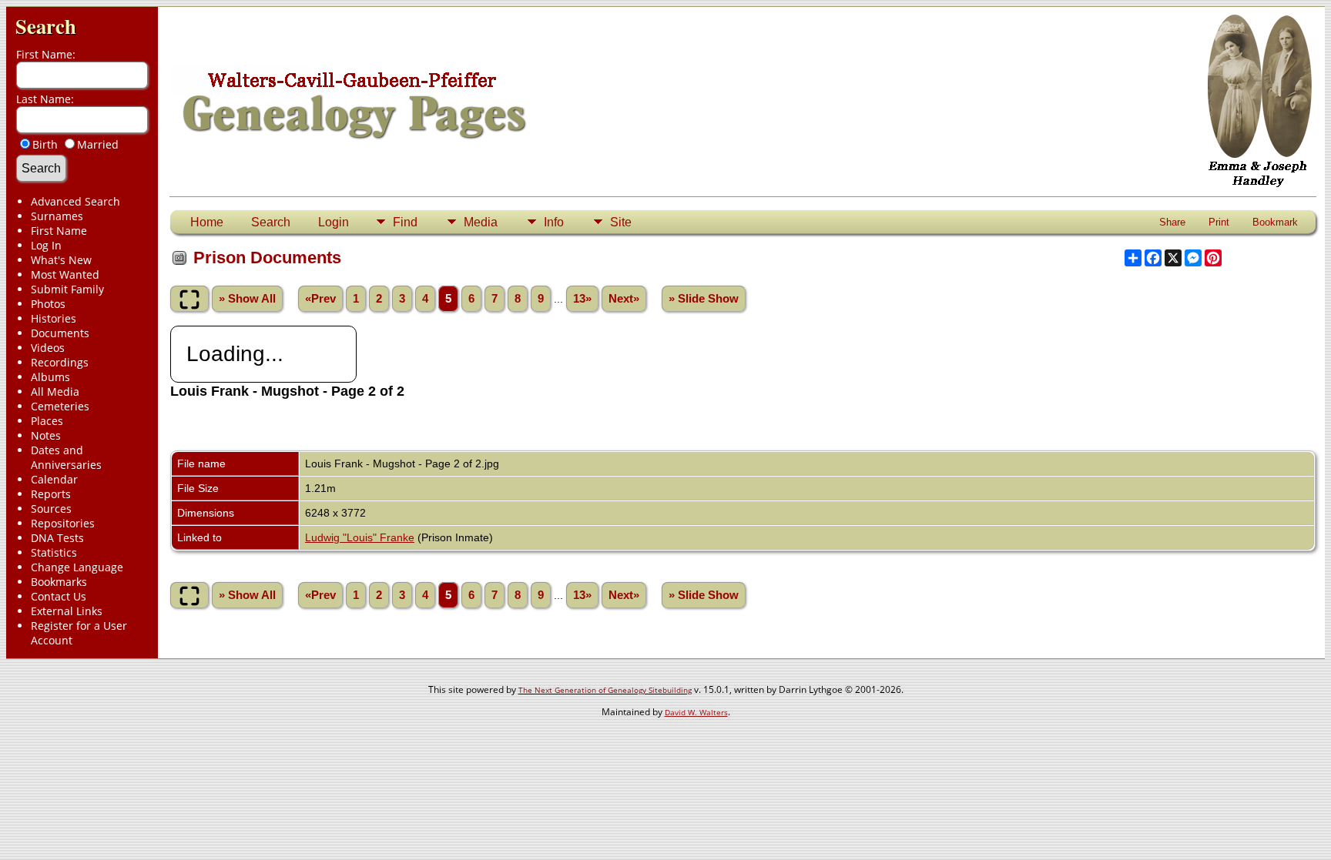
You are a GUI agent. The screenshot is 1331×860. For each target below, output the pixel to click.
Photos (48, 303)
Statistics (54, 552)
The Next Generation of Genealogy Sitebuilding (605, 689)
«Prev (320, 299)
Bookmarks (59, 581)
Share (1172, 222)
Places (47, 420)
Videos (48, 347)
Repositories (63, 523)
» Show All (247, 299)
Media (481, 222)
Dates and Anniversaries (66, 457)
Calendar (54, 479)
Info (554, 222)
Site (621, 222)
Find (405, 222)
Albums (50, 377)
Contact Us (58, 596)
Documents (60, 333)
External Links (66, 611)
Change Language (77, 567)
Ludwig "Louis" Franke (359, 537)
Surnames (57, 216)
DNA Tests (57, 537)
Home (206, 222)
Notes (46, 435)
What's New (61, 260)
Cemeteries (60, 406)
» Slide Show (704, 299)
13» (582, 299)
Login (333, 222)
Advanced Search (75, 201)
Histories (53, 318)
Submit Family (67, 289)
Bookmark (1275, 222)
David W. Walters (696, 712)
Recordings (60, 362)
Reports (51, 494)
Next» (624, 299)
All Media (55, 391)
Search (45, 26)
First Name (59, 230)
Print (1219, 222)
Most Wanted (65, 274)
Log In (46, 245)
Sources (51, 508)
